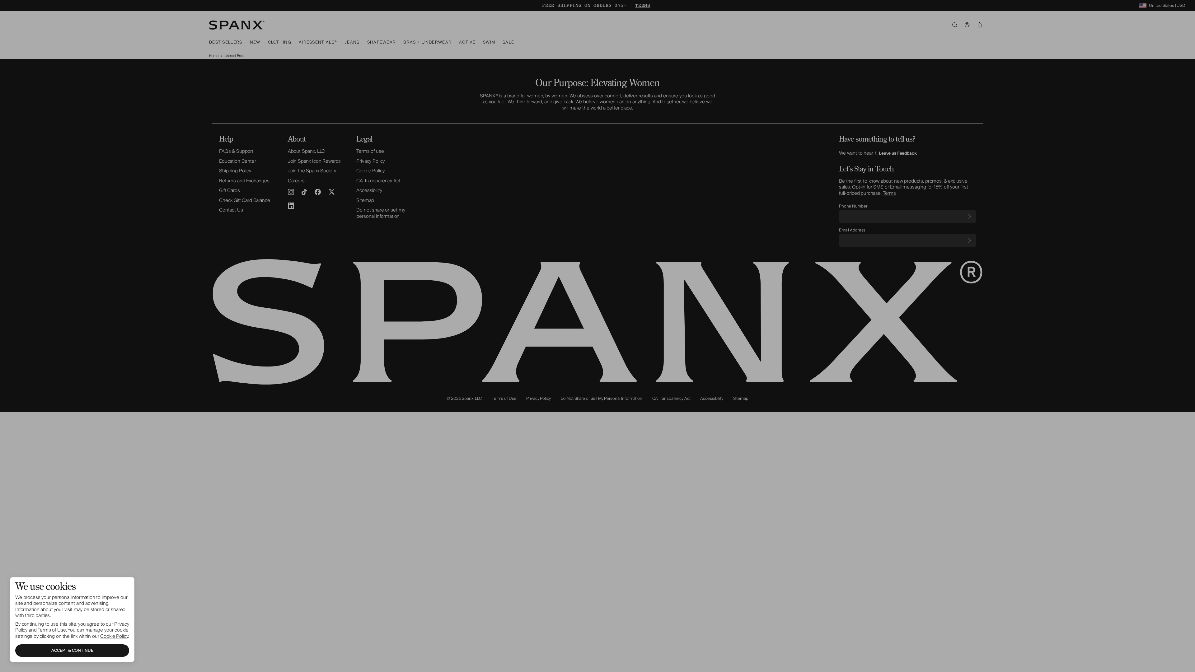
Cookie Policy (114, 636)
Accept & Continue (72, 650)
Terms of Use (52, 630)
